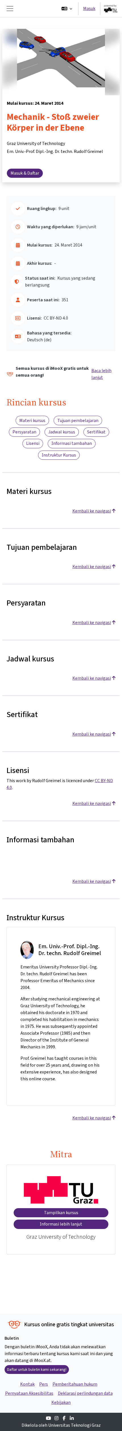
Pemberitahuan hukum (74, 1384)
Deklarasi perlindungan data (85, 1393)
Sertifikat (96, 432)
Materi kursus (32, 420)
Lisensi (32, 443)
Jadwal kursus (61, 432)
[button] (67, 8)
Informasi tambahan (71, 443)
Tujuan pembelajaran (77, 420)
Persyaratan (24, 432)
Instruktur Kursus (59, 455)
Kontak (27, 1384)
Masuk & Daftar (24, 173)
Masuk (89, 8)
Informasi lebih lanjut (61, 1224)
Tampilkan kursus (61, 1213)
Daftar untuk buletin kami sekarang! (36, 1369)
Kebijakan (61, 1402)
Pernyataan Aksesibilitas (29, 1393)
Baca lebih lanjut (101, 374)
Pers (43, 1384)
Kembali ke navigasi (91, 511)
